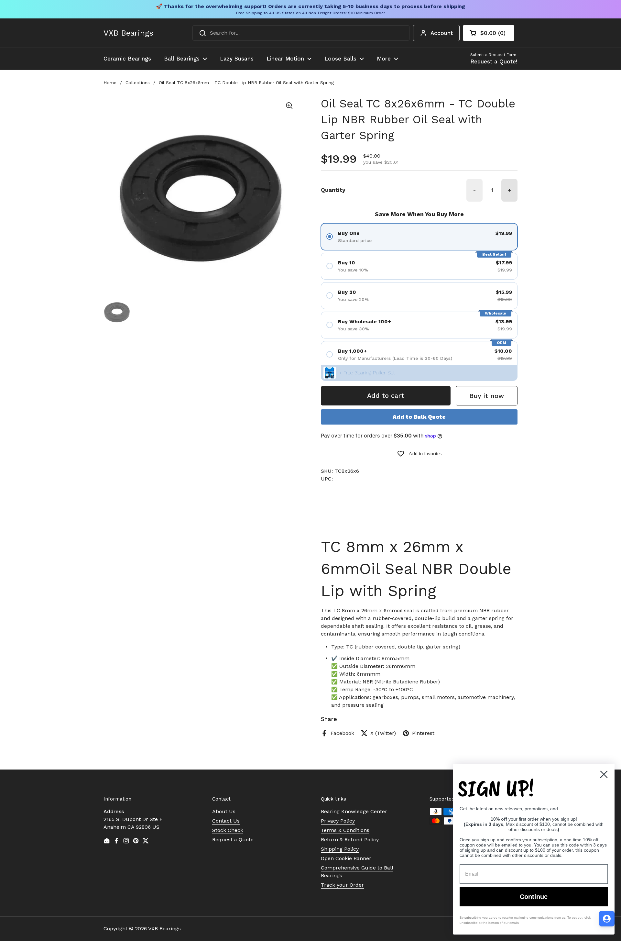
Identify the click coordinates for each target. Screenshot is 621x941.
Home (110, 82)
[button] (488, 33)
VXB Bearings (128, 33)
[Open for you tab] (607, 918)
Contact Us (226, 821)
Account (441, 33)
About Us (223, 811)
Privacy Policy (338, 821)
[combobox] (300, 33)
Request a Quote (233, 839)
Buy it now (486, 396)
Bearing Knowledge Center (354, 811)
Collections (137, 82)
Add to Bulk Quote (419, 417)
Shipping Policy (340, 849)
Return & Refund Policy (350, 839)
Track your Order (342, 885)
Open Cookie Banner (346, 858)
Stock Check (227, 830)
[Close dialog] (604, 774)
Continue (534, 896)
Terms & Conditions (345, 830)
